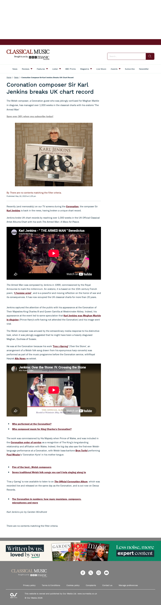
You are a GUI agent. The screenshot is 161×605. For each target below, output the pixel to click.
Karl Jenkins (13, 210)
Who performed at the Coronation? (31, 423)
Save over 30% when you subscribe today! (30, 116)
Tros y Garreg (60, 346)
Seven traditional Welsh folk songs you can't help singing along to (49, 472)
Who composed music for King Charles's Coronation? (42, 429)
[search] (150, 56)
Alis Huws (20, 358)
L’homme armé (22, 293)
